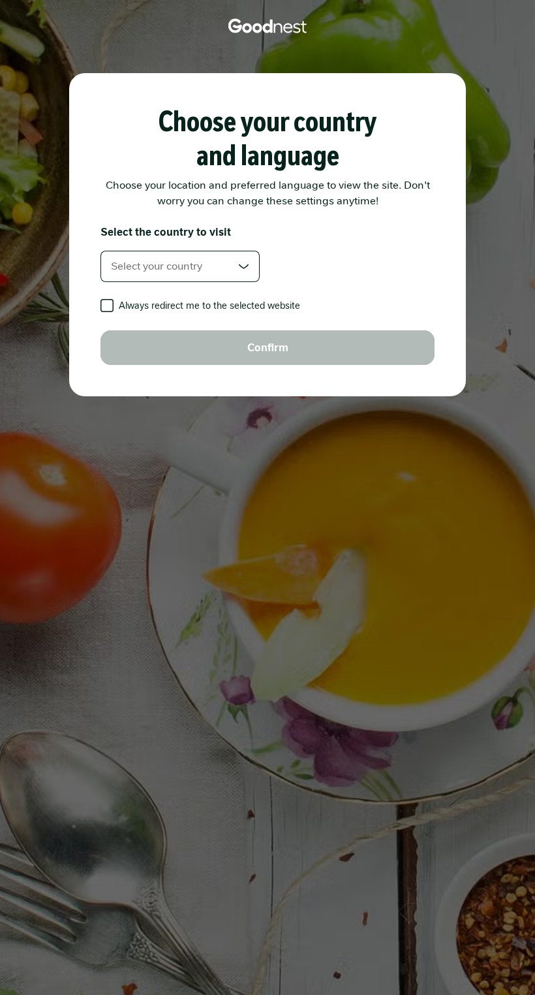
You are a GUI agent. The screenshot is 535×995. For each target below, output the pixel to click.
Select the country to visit (165, 232)
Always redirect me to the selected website (209, 305)
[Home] (267, 26)
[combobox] (180, 266)
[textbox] (180, 266)
